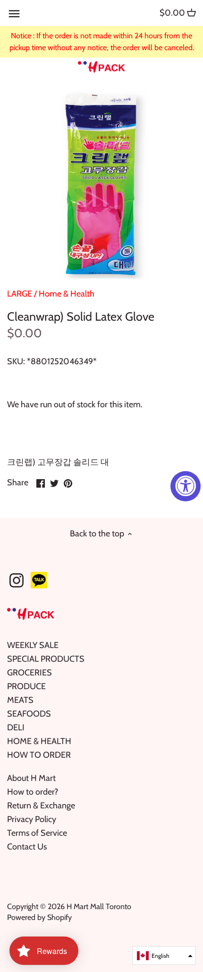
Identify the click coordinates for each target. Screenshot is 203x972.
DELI (16, 727)
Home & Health (66, 294)
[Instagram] (16, 580)
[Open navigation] (14, 14)
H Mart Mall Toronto (99, 906)
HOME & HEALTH (39, 741)
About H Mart (31, 778)
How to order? (32, 792)
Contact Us (27, 846)
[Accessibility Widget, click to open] (185, 486)
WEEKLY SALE (33, 645)
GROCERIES (29, 672)
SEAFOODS (29, 714)
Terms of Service (37, 833)
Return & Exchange (41, 805)
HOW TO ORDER (39, 755)
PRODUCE (26, 686)
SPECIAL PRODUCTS (46, 659)
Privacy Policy (31, 819)
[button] (164, 955)
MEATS (20, 700)
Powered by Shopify (39, 917)
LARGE (19, 294)
